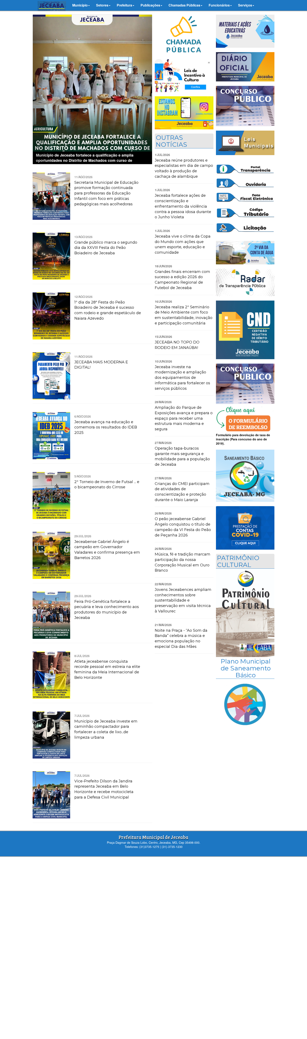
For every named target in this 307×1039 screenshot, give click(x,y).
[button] (81, 5)
